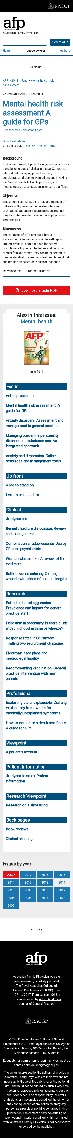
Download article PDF (38, 290)
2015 (62, 875)
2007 (62, 890)
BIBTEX (30, 146)
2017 (28, 875)
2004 (45, 898)
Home (7, 50)
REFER (42, 146)
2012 (45, 882)
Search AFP (60, 42)
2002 (11, 905)
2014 (11, 882)
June (24, 80)
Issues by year (35, 50)
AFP (5, 80)
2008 (45, 890)
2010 (11, 890)
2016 (45, 875)
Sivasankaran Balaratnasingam (22, 130)
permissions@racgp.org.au (41, 1065)
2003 (62, 898)
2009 (28, 890)
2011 (14, 80)
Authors (65, 50)
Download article (14, 141)
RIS (52, 146)
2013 (28, 882)
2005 (28, 898)
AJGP (11, 875)
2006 (11, 898)
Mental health (36, 321)
